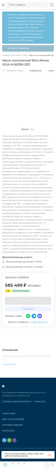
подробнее (9, 364)
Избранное (35, 70)
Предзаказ (28, 309)
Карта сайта (40, 401)
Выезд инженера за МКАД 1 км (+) (24, 267)
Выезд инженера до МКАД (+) (24, 261)
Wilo (25, 55)
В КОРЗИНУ (28, 300)
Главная (5, 55)
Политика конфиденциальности (16, 401)
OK (49, 455)
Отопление (16, 55)
